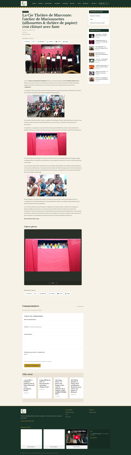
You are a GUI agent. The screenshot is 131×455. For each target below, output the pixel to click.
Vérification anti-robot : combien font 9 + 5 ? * (34, 353)
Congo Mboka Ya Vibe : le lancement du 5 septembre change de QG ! (45, 383)
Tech (67, 414)
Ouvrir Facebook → (31, 446)
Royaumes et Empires (95, 16)
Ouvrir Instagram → (54, 446)
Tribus (91, 19)
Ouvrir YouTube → (77, 446)
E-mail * (33, 327)
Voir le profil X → (94, 437)
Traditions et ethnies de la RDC (97, 23)
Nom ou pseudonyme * (30, 319)
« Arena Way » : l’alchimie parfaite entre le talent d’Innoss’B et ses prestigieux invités (29, 385)
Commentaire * (28, 334)
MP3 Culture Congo (70, 412)
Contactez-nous (92, 412)
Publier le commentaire (32, 365)
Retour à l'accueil (26, 34)
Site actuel (68, 417)
